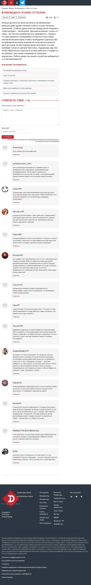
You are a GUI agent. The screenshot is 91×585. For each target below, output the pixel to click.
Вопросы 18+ (59, 521)
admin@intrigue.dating (25, 496)
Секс (13, 17)
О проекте (5, 564)
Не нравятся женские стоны (15, 70)
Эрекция (21, 17)
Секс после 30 (9, 76)
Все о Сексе (58, 502)
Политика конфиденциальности (13, 557)
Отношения (44, 493)
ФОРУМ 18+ (58, 524)
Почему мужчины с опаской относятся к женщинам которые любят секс (28, 82)
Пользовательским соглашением (47, 141)
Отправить (7, 137)
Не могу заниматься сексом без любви (19, 93)
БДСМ (56, 518)
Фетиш (56, 514)
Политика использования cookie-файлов (16, 574)
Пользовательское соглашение (13, 561)
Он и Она (43, 503)
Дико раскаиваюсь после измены (17, 88)
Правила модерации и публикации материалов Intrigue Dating (24, 567)
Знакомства (44, 496)
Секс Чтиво (58, 511)
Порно (5, 17)
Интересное (44, 499)
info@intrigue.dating (24, 492)
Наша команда (7, 577)
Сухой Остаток (59, 498)
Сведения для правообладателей (14, 571)
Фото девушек (45, 523)
